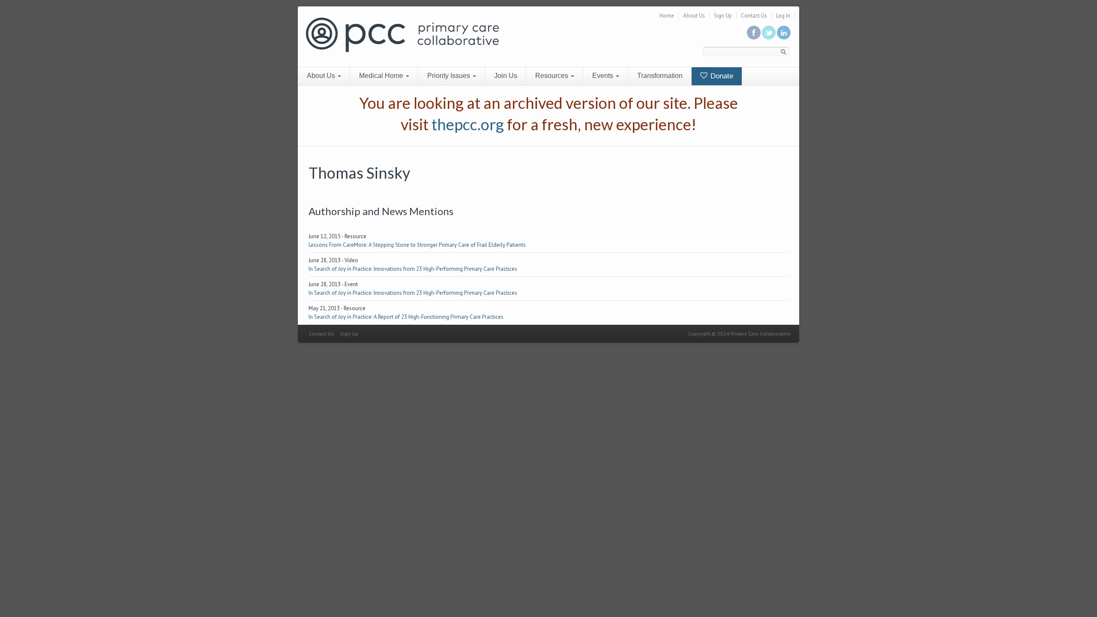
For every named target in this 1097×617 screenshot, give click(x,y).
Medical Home (382, 75)
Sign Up (723, 15)
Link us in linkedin (784, 32)
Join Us (505, 75)
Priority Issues (449, 75)
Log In (783, 15)
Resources (552, 75)
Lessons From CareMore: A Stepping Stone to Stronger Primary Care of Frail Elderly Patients (417, 245)
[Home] (402, 34)
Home (666, 15)
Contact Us (754, 15)
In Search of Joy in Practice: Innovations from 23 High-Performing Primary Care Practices (413, 269)
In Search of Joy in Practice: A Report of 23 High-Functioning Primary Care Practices (406, 316)
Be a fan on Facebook (754, 32)
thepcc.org (468, 124)
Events (603, 75)
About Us (694, 15)
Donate (720, 76)
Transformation (660, 75)
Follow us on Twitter (769, 32)
